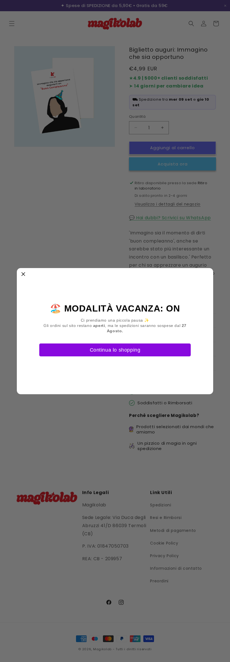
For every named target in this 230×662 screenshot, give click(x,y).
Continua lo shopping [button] (115, 350)
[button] (23, 274)
